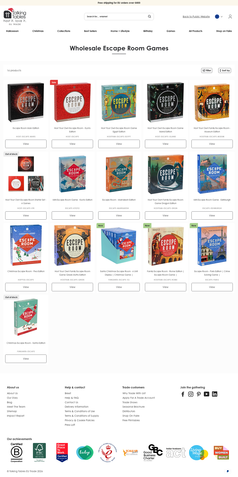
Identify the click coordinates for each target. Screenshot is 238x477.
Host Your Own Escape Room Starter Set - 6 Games (25, 201)
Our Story (12, 397)
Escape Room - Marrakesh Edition (119, 199)
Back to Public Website (196, 16)
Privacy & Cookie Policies (79, 420)
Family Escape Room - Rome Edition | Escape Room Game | (165, 273)
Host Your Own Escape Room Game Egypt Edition (119, 130)
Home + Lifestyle (120, 30)
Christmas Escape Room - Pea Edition (25, 271)
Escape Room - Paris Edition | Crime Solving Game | (212, 273)
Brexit (68, 393)
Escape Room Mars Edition (26, 128)
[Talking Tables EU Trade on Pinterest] (198, 394)
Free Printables (131, 420)
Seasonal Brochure (133, 406)
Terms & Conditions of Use (80, 411)
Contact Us (71, 402)
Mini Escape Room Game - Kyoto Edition (72, 199)
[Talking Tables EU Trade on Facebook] (183, 394)
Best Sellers (90, 30)
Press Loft (70, 424)
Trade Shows (129, 402)
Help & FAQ (72, 397)
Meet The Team (16, 406)
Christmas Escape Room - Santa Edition (26, 343)
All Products (195, 30)
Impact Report (15, 415)
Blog (9, 402)
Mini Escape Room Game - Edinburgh (212, 199)
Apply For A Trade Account (138, 397)
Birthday (148, 30)
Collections (63, 30)
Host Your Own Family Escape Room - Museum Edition (212, 130)
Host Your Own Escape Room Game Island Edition (165, 130)
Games (171, 30)
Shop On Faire (130, 415)
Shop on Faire (224, 30)
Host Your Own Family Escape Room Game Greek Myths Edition (72, 273)
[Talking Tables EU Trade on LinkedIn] (214, 394)
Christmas (38, 30)
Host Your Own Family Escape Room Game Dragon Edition (165, 201)
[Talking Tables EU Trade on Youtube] (206, 394)
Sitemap (12, 411)
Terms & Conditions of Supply (82, 415)
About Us (12, 393)
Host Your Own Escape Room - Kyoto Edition (72, 130)
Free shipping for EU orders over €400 (119, 2)
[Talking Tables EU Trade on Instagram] (190, 394)
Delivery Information (77, 406)
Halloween (12, 30)
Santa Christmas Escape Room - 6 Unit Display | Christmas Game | (119, 273)
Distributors (128, 411)
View (26, 143)
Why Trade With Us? (134, 393)
